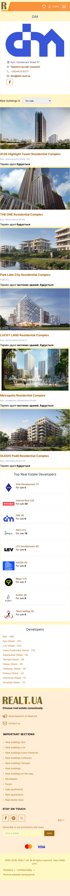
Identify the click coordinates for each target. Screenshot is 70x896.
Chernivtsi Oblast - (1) (14, 677)
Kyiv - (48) (8, 636)
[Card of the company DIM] (9, 517)
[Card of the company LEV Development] (9, 548)
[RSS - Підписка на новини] (21, 818)
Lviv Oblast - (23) (12, 645)
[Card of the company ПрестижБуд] (9, 613)
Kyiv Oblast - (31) (12, 641)
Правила (8, 869)
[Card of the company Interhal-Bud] (9, 502)
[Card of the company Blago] (9, 580)
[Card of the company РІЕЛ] (9, 532)
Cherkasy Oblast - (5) (14, 668)
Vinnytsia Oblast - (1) (14, 682)
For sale (21, 487)
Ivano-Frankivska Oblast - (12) (19, 650)
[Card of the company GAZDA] (9, 564)
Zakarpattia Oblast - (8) (15, 654)
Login (55, 6)
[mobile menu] (64, 6)
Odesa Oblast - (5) (13, 664)
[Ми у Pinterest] (13, 818)
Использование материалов (19, 874)
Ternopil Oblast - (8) (13, 659)
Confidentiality (24, 869)
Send (49, 833)
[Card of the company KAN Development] (9, 486)
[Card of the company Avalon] (9, 597)
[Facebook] (10, 82)
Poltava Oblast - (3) (13, 673)
